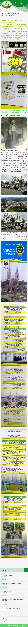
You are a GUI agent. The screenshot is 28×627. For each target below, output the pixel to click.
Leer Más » (4, 579)
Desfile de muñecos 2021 (8, 575)
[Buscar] (26, 570)
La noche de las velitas (8, 591)
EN (25, 2)
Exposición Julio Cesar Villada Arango (12, 618)
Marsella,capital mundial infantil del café (12, 583)
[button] (15, 3)
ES (27, 2)
